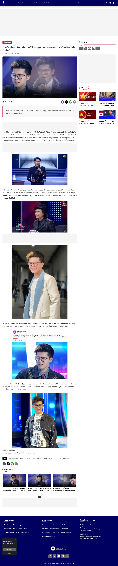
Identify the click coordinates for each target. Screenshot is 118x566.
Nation (15, 529)
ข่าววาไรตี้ (65, 529)
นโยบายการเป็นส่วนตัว (48, 536)
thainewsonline (30, 453)
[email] (74, 102)
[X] (85, 48)
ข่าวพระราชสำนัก (46, 525)
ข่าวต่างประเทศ (46, 532)
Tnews (17, 532)
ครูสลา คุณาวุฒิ (36, 458)
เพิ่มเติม (5, 546)
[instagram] (98, 48)
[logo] (4, 2)
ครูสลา (45, 458)
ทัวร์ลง (28, 458)
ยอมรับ (9, 549)
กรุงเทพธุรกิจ (8, 529)
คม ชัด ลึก (26, 525)
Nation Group (17, 525)
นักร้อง (59, 458)
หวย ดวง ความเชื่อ (55, 529)
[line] (70, 102)
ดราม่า (22, 458)
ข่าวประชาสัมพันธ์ (66, 532)
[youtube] (89, 48)
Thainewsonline (9, 532)
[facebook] (62, 102)
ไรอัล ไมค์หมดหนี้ (13, 458)
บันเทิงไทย (17, 53)
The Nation (7, 525)
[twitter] (66, 102)
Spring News (23, 529)
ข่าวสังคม (64, 525)
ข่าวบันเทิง (10, 53)
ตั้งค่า (9, 553)
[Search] (110, 3)
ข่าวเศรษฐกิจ (55, 532)
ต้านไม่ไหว (52, 458)
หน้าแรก (4, 53)
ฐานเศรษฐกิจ (25, 532)
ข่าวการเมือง (56, 525)
